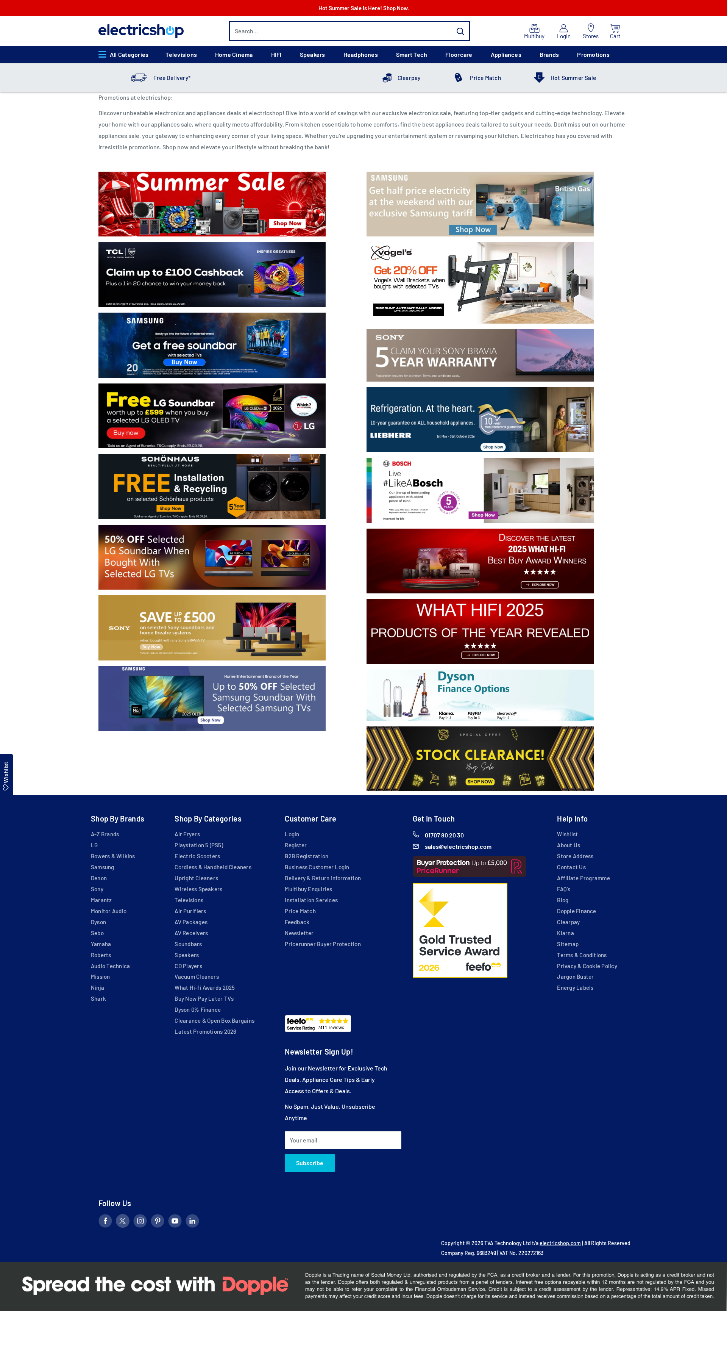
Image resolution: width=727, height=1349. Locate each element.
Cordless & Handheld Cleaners (213, 867)
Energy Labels (575, 987)
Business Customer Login (317, 867)
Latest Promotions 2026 (205, 1031)
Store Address (575, 856)
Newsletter (299, 933)
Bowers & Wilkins (113, 856)
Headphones (360, 54)
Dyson (98, 922)
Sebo (97, 933)
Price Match (485, 77)
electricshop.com (560, 1243)
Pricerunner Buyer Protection (322, 944)
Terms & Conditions (582, 954)
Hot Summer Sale (573, 77)
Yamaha (101, 944)
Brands (549, 54)
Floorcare (458, 54)
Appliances (506, 54)
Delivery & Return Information (323, 878)
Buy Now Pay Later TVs (204, 998)
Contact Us (571, 867)
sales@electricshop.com (458, 846)
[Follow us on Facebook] (105, 1222)
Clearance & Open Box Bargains (214, 1020)
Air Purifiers (190, 911)
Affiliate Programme (583, 878)
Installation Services (311, 900)
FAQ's (563, 889)
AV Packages (191, 922)
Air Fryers (187, 834)
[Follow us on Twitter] (122, 1222)
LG (94, 845)
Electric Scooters (197, 856)
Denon (99, 878)
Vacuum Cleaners (196, 976)
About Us (568, 845)
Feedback (297, 922)
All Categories (129, 54)
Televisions (181, 54)
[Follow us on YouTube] (175, 1222)
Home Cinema (234, 54)
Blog (562, 900)
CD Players (188, 965)
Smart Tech (411, 54)
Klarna (565, 933)
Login (292, 834)
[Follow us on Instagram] (140, 1222)
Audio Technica (110, 965)
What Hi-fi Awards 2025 (205, 987)
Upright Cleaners (196, 878)
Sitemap (568, 944)
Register (296, 845)
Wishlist (567, 834)
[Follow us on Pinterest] (157, 1222)
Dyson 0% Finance (198, 1009)
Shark (98, 998)
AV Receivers (191, 933)
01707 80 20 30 (444, 835)
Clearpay (409, 77)
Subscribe (309, 1162)
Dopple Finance (576, 911)
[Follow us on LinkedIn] (192, 1222)
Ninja (97, 987)
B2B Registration (306, 856)
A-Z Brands (105, 834)
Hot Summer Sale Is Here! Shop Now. (363, 8)
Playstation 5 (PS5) (199, 845)
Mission (100, 976)
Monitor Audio (108, 911)
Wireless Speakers (198, 889)
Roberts (101, 954)
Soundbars (188, 944)
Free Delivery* (171, 77)
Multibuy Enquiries (308, 889)
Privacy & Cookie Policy (587, 965)
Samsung (102, 867)
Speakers (312, 54)
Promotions (593, 54)
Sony (97, 889)
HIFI (276, 54)
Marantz (101, 900)
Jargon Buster (575, 976)
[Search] (460, 31)
